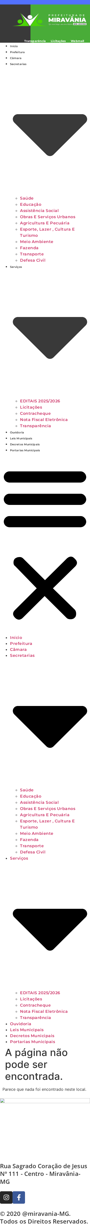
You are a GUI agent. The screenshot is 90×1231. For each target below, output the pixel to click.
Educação (30, 204)
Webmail (77, 41)
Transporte (32, 254)
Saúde (27, 198)
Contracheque (35, 413)
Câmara (16, 58)
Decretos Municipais (25, 444)
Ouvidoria (17, 432)
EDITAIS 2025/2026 (40, 401)
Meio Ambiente (37, 241)
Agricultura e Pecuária (45, 223)
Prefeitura (17, 52)
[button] (45, 543)
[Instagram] (6, 1197)
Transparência (35, 41)
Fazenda (29, 248)
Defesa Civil (33, 260)
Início (14, 46)
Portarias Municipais (25, 450)
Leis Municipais (21, 438)
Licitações (58, 41)
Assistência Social (39, 210)
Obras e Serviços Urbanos (47, 216)
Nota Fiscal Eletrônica (44, 419)
